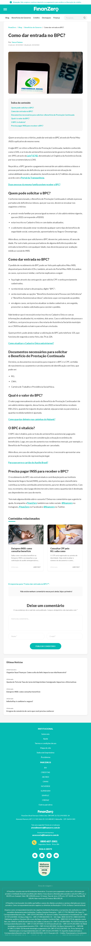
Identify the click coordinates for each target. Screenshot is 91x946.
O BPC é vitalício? (18, 122)
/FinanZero (24, 507)
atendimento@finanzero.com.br (45, 828)
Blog (7, 18)
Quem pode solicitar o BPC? (22, 108)
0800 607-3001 (48, 841)
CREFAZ (45, 800)
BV (45, 767)
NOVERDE (45, 786)
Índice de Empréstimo (45, 752)
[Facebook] (35, 855)
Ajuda (45, 739)
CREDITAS (45, 772)
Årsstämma (45, 757)
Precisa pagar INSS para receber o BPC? (27, 126)
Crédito (36, 18)
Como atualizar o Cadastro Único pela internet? (31, 343)
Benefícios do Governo (21, 18)
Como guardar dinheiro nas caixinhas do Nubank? (31, 419)
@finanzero (67, 503)
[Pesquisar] (84, 18)
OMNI (45, 781)
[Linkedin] (42, 855)
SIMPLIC (45, 795)
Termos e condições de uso (45, 743)
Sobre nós (45, 734)
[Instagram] (49, 855)
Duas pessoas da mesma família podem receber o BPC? (34, 184)
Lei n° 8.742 (32, 155)
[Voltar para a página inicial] (46, 9)
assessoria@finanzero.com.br (45, 835)
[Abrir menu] (5, 9)
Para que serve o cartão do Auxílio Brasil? (28, 462)
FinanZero (12, 27)
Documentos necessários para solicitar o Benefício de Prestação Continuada (42, 115)
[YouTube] (56, 855)
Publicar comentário (46, 646)
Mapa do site (45, 748)
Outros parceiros (45, 804)
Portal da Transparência (32, 177)
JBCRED (45, 777)
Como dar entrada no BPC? (22, 111)
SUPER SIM (45, 791)
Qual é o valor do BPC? (20, 118)
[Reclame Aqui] (44, 869)
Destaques (46, 18)
